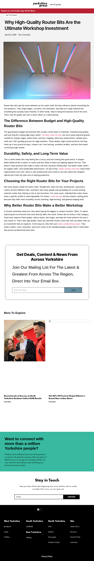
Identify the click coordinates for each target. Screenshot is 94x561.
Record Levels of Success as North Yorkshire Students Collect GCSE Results (23, 397)
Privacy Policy (47, 556)
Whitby (29, 537)
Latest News (74, 526)
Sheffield (29, 526)
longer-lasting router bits (69, 169)
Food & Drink (75, 537)
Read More (7, 402)
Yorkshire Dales (54, 542)
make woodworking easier (69, 224)
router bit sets (56, 196)
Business (73, 531)
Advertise (73, 542)
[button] (15, 3)
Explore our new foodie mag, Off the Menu (18, 11)
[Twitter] (47, 550)
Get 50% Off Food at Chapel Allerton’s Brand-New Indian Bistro (67, 397)
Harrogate (52, 537)
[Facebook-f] (75, 4)
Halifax (7, 537)
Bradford (7, 526)
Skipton (51, 531)
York (49, 526)
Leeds (6, 531)
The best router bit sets (52, 135)
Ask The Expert (11, 15)
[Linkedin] (51, 550)
